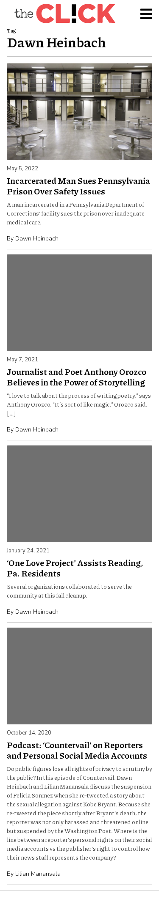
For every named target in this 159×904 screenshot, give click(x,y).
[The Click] (64, 13)
